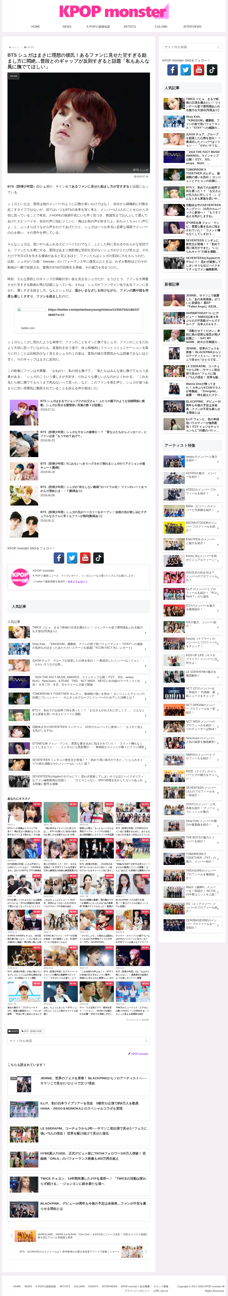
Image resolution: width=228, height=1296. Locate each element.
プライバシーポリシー (137, 1290)
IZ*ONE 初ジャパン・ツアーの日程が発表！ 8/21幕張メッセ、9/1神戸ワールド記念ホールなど (60, 938)
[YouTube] (85, 558)
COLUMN (79, 1286)
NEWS (14, 1031)
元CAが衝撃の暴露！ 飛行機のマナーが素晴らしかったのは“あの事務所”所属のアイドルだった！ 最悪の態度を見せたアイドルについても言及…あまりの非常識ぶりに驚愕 (97, 906)
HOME (17, 1286)
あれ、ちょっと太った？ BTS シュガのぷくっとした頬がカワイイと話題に (61, 1010)
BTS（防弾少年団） (33, 1031)
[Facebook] (59, 558)
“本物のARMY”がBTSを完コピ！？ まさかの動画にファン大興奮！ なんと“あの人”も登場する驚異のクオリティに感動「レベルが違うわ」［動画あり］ (133, 870)
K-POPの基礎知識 (46, 1286)
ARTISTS (64, 1286)
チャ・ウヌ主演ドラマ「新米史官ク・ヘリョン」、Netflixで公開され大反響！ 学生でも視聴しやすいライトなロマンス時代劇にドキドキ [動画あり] (97, 1014)
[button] (146, 1041)
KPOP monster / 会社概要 (135, 1286)
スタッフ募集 (161, 1286)
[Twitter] (72, 558)
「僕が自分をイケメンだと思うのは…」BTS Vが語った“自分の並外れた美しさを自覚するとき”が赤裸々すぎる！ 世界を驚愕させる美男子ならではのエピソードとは (60, 834)
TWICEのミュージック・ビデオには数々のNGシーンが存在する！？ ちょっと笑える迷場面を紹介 (132, 1010)
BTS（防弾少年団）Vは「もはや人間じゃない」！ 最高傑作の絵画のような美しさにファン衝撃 (132, 974)
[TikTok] (98, 558)
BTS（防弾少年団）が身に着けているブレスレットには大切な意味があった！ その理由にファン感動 (24, 974)
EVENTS (93, 1286)
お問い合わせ (160, 1290)
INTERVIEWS (109, 1286)
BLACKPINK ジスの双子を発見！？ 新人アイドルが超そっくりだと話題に (132, 903)
